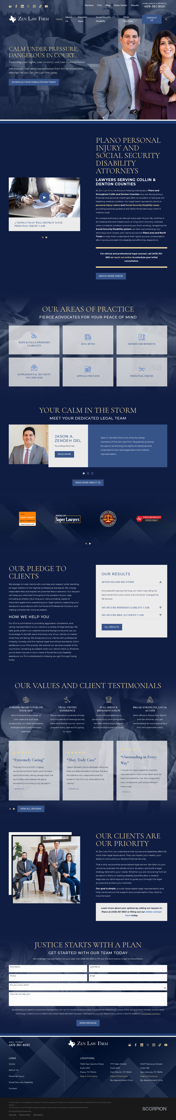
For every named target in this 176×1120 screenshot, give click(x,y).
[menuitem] (12, 1114)
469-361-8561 (154, 6)
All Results (112, 627)
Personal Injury (16, 1076)
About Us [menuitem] (68, 19)
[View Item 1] (84, 473)
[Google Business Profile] (10, 6)
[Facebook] (16, 6)
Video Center (120, 5)
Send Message (88, 1023)
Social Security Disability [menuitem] (103, 19)
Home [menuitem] (59, 19)
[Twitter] (28, 6)
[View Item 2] (88, 473)
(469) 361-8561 (119, 912)
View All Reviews (30, 808)
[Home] (29, 19)
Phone (13, 976)
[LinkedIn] (22, 6)
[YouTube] (46, 6)
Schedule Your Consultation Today (34, 82)
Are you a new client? (19, 985)
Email (92, 976)
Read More (64, 454)
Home (12, 1064)
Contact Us (152, 19)
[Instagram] (34, 6)
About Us (13, 1070)
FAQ (99, 5)
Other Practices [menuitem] (128, 19)
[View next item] (90, 543)
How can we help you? (20, 994)
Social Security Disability (21, 1082)
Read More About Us (87, 482)
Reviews (89, 5)
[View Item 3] (92, 473)
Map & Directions (88, 1076)
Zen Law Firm (106, 190)
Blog (107, 5)
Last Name (95, 967)
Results (135, 5)
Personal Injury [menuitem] (82, 19)
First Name (15, 967)
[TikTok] (40, 6)
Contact (13, 1088)
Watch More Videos (111, 276)
